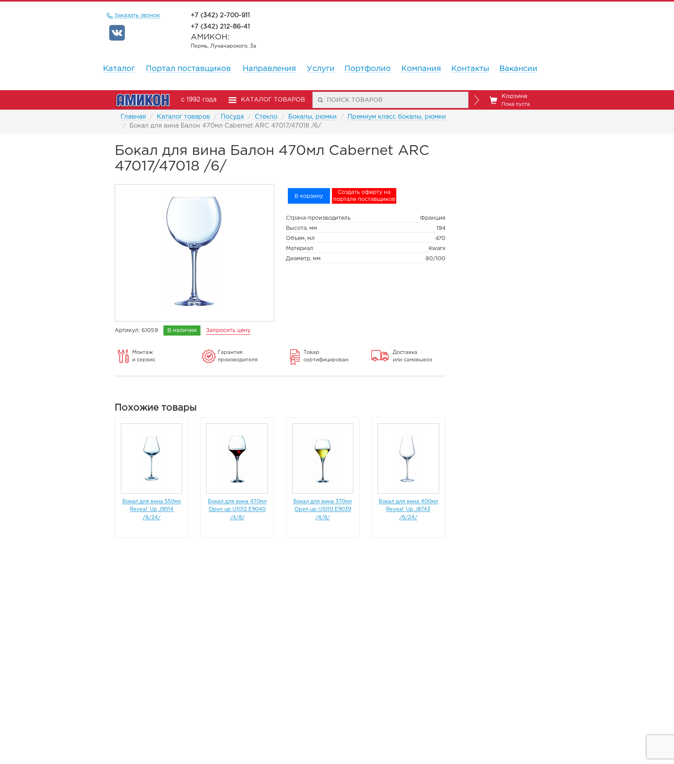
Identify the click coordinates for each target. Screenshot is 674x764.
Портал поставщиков (188, 68)
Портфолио (367, 68)
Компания (421, 68)
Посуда (232, 117)
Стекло (266, 117)
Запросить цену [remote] (228, 330)
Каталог (119, 68)
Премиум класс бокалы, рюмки (397, 117)
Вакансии (518, 68)
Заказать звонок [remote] (137, 15)
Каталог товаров (183, 117)
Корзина (516, 100)
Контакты (470, 68)
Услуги (321, 68)
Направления (269, 68)
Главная (133, 117)
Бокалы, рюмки (312, 117)
